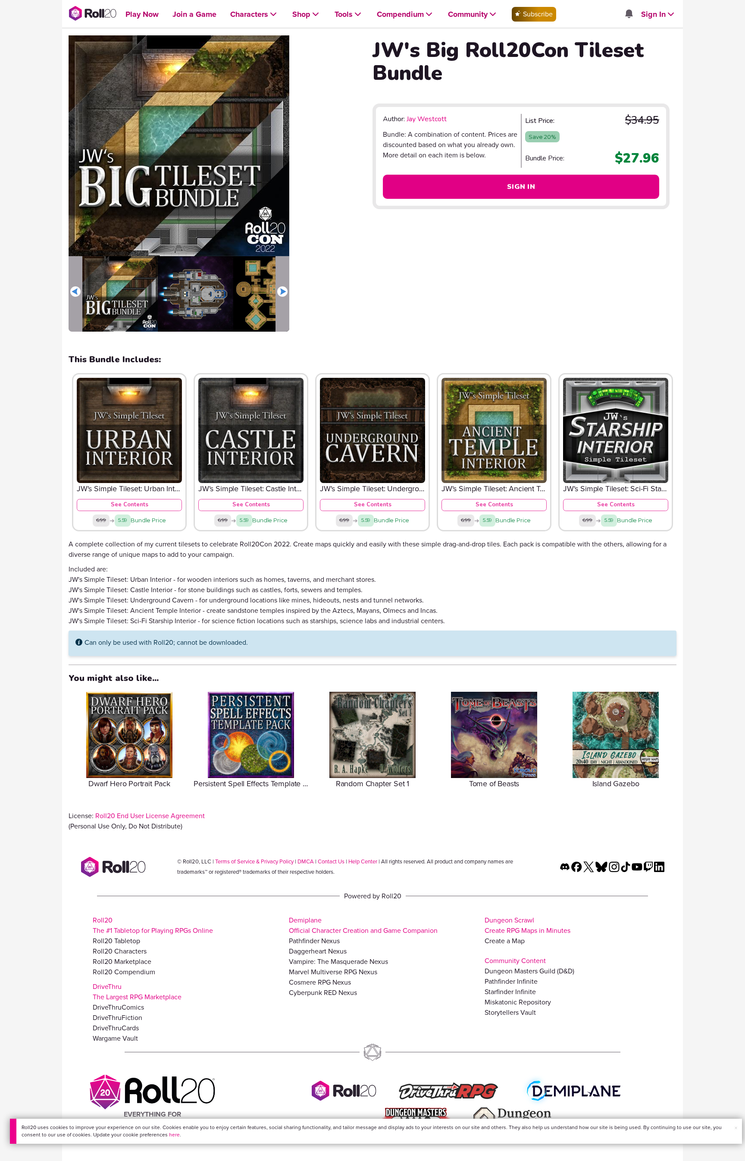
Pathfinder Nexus (314, 941)
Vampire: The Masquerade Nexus (338, 961)
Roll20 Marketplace (122, 961)
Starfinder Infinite (510, 992)
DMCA (305, 861)
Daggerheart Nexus (318, 951)
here (174, 1135)
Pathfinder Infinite (511, 981)
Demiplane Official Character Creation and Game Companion (363, 925)
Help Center (362, 861)
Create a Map (505, 941)
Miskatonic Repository (518, 1002)
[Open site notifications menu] (629, 14)
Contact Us (331, 861)
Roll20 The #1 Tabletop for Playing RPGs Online (153, 925)
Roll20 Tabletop (116, 941)
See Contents (129, 504)
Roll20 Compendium (124, 972)
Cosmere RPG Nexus (320, 982)
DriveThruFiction (117, 1018)
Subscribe (537, 14)
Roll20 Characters (120, 951)
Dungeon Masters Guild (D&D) (529, 971)
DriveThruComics (118, 1007)
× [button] (736, 1128)
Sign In (521, 186)
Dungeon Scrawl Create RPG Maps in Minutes (527, 925)
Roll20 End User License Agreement (150, 816)
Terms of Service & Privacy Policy (254, 861)
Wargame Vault (115, 1038)
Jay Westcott (427, 119)
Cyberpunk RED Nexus (323, 993)
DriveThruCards (116, 1028)
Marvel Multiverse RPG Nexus (333, 972)
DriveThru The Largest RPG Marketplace (137, 992)
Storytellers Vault (510, 1012)
